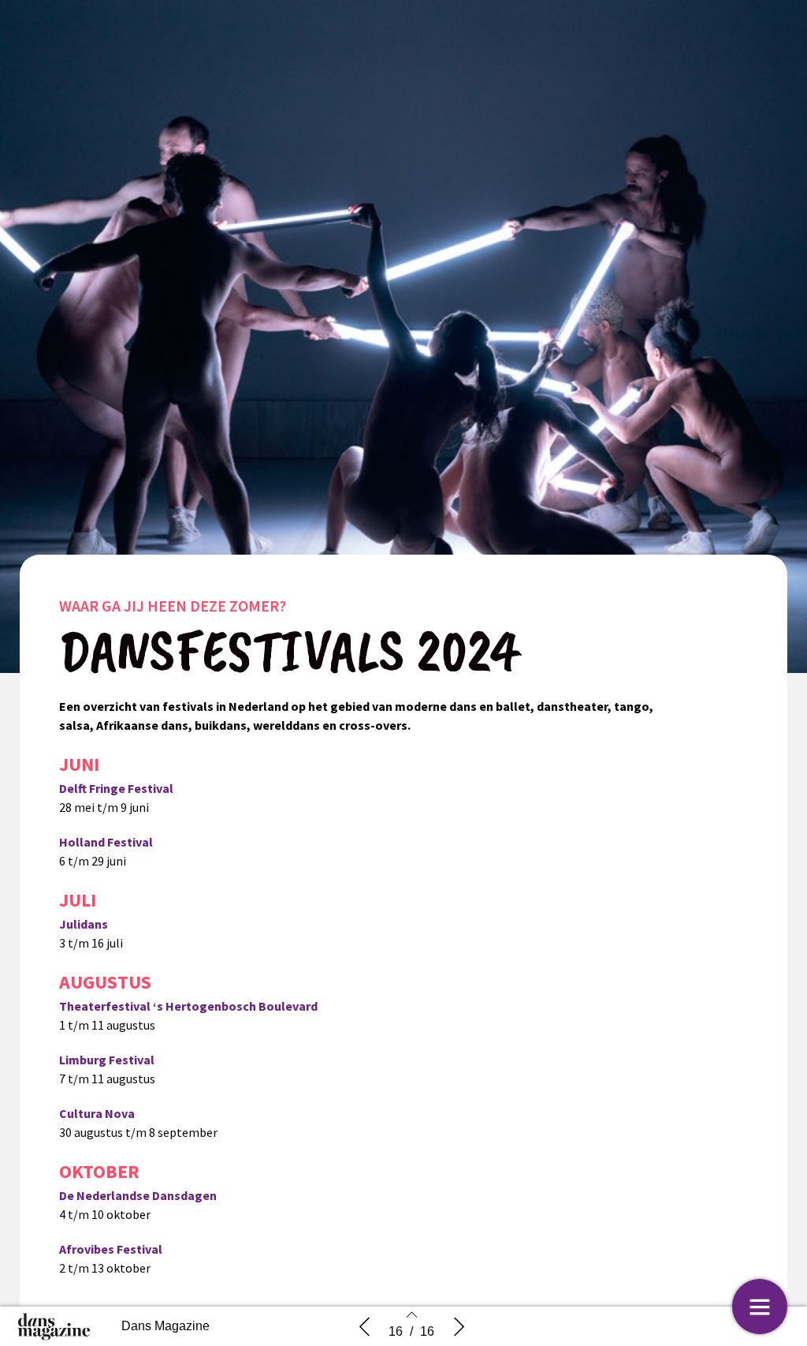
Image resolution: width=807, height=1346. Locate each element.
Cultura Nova (97, 1113)
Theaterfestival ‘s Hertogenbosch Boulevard (188, 1006)
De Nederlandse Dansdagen (138, 1195)
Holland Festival (106, 842)
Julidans (83, 924)
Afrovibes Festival (110, 1249)
